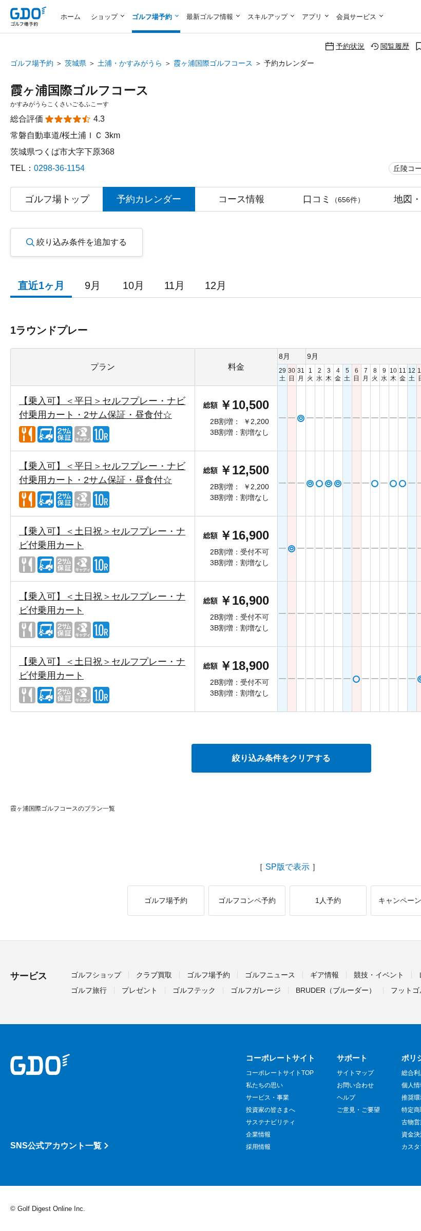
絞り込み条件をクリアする (281, 758)
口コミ (334, 199)
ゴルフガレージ (256, 990)
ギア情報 (324, 974)
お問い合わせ (355, 1085)
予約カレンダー (149, 199)
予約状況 (350, 46)
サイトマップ (355, 1072)
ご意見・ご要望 (358, 1109)
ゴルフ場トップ (57, 199)
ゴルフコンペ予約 (247, 900)
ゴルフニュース (270, 974)
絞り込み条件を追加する (81, 242)
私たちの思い (264, 1085)
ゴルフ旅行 (89, 990)
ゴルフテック (194, 990)
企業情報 (258, 1134)
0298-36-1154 (59, 168)
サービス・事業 (267, 1097)
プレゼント (140, 990)
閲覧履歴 (394, 46)
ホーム (71, 17)
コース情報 (241, 199)
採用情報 (258, 1146)
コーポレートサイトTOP (280, 1072)
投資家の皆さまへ (270, 1109)
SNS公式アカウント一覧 (56, 1145)
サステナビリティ (270, 1122)
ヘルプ (346, 1097)
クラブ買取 (154, 974)
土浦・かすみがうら (130, 63)
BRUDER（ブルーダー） (336, 990)
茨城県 (75, 63)
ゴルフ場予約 (31, 63)
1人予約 (328, 900)
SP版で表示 (287, 867)
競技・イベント (379, 974)
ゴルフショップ (96, 974)
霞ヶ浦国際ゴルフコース (213, 63)
